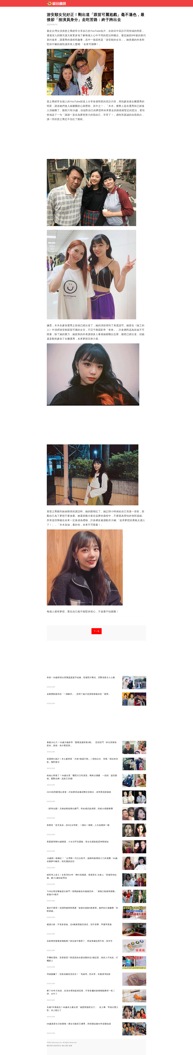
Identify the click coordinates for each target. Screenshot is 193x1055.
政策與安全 (57, 1045)
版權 (70, 1045)
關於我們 (50, 1045)
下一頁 (96, 631)
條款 (63, 1045)
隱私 (66, 1045)
